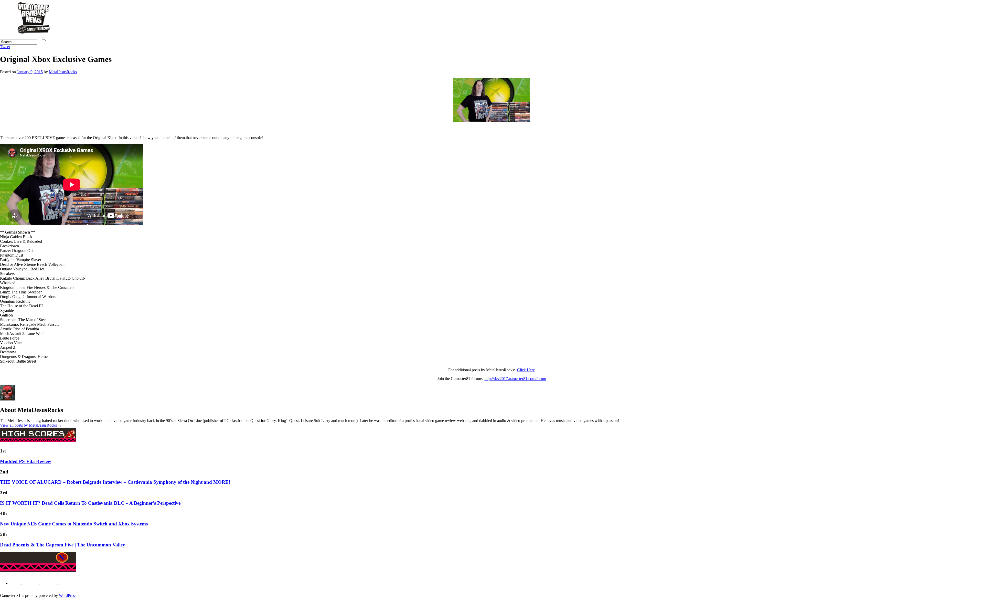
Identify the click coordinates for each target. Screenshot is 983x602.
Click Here (526, 370)
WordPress (67, 595)
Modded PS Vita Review (25, 461)
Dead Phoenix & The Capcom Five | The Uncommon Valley (62, 544)
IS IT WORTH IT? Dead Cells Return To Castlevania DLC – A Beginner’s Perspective (90, 503)
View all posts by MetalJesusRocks (31, 425)
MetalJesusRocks (63, 72)
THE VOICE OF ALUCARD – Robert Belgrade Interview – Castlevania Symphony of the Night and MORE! (115, 482)
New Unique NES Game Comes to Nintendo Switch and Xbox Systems (74, 523)
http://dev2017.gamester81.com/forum (515, 378)
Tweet (5, 47)
